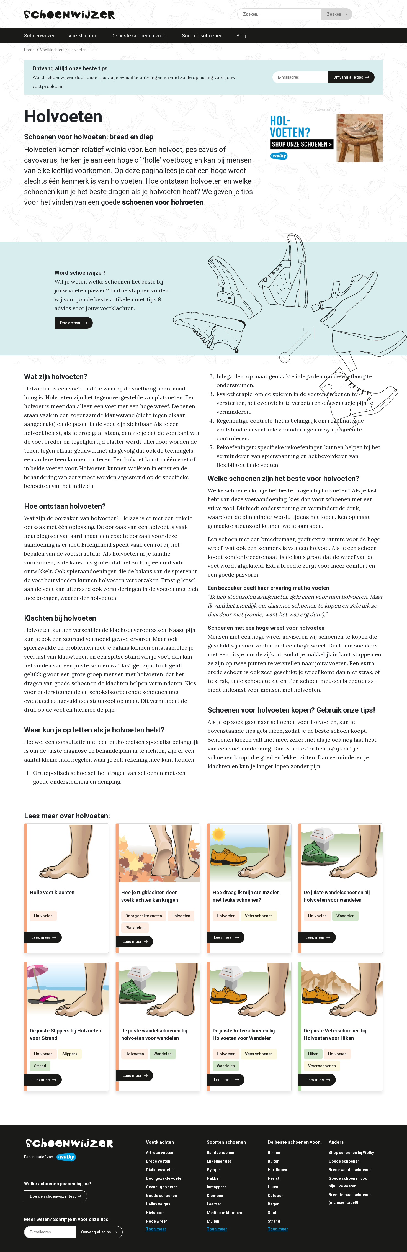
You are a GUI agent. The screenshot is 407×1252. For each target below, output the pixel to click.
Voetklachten (82, 35)
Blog (241, 35)
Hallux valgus (158, 1204)
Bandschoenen (220, 1152)
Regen (273, 1204)
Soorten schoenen (202, 35)
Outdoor (275, 1195)
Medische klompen (224, 1212)
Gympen (214, 1170)
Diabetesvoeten (160, 1170)
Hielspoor (155, 1212)
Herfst (273, 1178)
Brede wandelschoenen (350, 1170)
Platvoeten (135, 927)
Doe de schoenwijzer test (53, 1196)
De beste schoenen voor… (139, 35)
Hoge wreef (156, 1221)
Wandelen (345, 916)
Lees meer (40, 937)
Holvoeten (43, 916)
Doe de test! (70, 323)
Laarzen (214, 1204)
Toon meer (156, 1229)
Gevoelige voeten (162, 1187)
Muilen (213, 1221)
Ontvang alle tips (348, 77)
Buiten (273, 1161)
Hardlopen (277, 1170)
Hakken (214, 1178)
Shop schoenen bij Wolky (351, 1152)
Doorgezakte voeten (143, 916)
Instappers (216, 1187)
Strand (40, 1066)
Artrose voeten (159, 1152)
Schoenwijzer (39, 35)
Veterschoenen (259, 916)
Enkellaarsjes (219, 1161)
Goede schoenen (161, 1195)
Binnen (274, 1152)
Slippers (70, 1054)
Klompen (215, 1195)
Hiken (313, 1054)
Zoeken (334, 14)
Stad (272, 1212)
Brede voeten (158, 1161)
